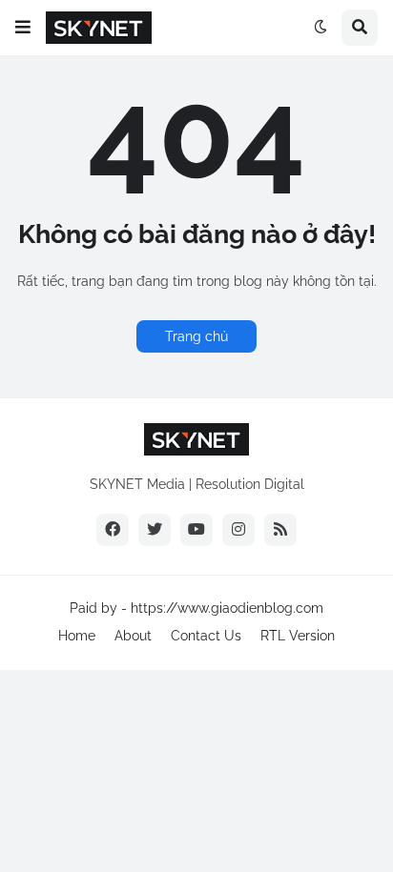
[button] (23, 27)
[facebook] (112, 530)
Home (76, 635)
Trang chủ (196, 336)
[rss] (280, 530)
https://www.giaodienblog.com (227, 608)
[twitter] (154, 530)
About (133, 635)
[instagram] (238, 530)
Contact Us (206, 635)
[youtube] (196, 530)
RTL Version (297, 635)
